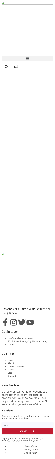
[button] (27, 58)
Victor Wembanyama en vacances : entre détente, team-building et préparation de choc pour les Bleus (24, 395)
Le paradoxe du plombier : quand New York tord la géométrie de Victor (26, 403)
